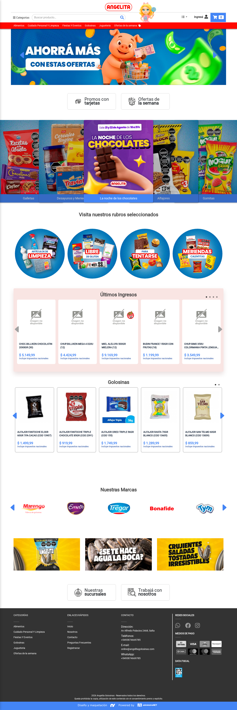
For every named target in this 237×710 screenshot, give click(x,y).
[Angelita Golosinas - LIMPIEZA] (40, 255)
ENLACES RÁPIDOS (77, 615)
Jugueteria (105, 25)
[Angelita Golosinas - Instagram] (199, 625)
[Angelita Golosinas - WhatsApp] (179, 625)
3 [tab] (214, 297)
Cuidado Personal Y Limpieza (43, 25)
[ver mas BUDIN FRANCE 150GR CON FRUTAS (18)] (160, 319)
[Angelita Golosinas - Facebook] (189, 625)
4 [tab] (217, 297)
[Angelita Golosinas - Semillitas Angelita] (47, 554)
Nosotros (72, 631)
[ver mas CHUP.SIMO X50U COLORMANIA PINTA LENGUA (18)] (201, 319)
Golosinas (90, 25)
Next (214, 55)
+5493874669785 (131, 658)
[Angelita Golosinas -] (118, 554)
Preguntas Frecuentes (79, 642)
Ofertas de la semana (125, 25)
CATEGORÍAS (21, 615)
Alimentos (19, 25)
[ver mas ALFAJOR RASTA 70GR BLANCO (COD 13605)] (160, 407)
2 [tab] (210, 297)
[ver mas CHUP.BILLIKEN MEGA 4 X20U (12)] (77, 319)
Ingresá (199, 17)
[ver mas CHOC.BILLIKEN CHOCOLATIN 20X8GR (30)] (36, 319)
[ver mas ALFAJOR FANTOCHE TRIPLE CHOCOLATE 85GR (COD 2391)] (76, 407)
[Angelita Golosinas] (118, 7)
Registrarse (73, 648)
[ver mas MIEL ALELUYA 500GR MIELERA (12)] (119, 319)
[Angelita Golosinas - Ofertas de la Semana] (118, 57)
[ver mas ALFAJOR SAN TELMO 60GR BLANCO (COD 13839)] (202, 407)
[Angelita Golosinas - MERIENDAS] (197, 255)
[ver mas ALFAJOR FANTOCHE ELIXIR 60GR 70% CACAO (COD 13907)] (34, 407)
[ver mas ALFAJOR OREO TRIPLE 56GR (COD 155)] (118, 407)
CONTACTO (127, 615)
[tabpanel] (118, 57)
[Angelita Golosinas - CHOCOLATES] (145, 255)
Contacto (72, 637)
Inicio (70, 626)
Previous (22, 55)
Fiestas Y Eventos (71, 25)
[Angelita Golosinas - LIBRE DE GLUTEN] (92, 255)
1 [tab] (207, 297)
